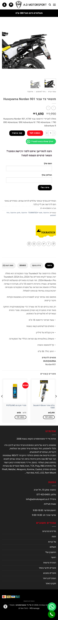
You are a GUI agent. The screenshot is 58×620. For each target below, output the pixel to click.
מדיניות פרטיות (49, 531)
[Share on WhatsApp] (53, 244)
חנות (54, 536)
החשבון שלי (50, 552)
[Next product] (53, 108)
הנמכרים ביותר (49, 578)
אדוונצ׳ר (30, 91)
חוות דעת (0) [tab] (8, 265)
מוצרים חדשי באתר (47, 568)
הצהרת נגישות (49, 562)
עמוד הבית (52, 91)
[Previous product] (48, 108)
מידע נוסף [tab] (36, 265)
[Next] (4, 49)
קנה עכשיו (17, 133)
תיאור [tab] (49, 265)
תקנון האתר (51, 583)
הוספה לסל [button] (49, 417)
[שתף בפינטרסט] (34, 244)
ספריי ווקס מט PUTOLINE (16, 405)
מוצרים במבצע (49, 573)
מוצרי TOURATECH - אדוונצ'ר (31, 212)
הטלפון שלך (47, 175)
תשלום (53, 547)
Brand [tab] (23, 265)
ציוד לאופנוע (40, 91)
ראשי (53, 557)
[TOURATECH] (46, 231)
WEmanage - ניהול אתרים (29, 608)
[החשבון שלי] (4, 5)
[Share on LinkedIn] (29, 244)
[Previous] (51, 49)
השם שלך (48, 163)
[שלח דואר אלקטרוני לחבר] (39, 244)
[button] (54, 4)
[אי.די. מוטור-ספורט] (31, 5)
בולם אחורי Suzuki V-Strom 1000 (44, 406)
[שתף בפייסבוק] (48, 244)
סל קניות (52, 541)
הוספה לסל (35, 133)
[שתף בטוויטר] (44, 244)
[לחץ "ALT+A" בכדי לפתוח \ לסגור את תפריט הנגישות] (5, 606)
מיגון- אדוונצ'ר (15, 212)
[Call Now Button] (51, 614)
